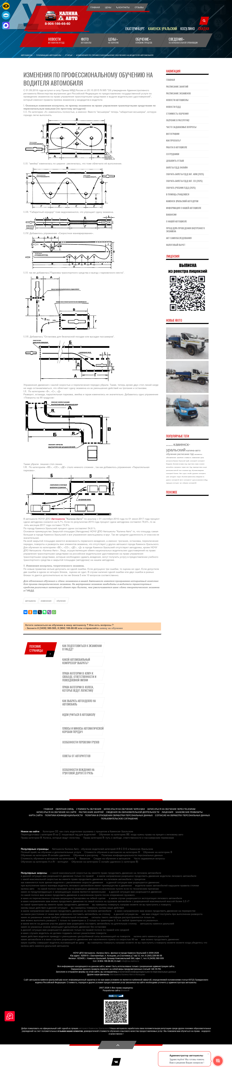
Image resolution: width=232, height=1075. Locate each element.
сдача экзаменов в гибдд (200, 480)
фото (181, 480)
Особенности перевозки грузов (80, 742)
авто (187, 467)
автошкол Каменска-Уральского (94, 1028)
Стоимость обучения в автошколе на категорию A (48, 858)
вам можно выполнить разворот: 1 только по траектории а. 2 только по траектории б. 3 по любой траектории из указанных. (89, 920)
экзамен (201, 464)
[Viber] (49, 612)
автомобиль (170, 467)
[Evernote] (44, 612)
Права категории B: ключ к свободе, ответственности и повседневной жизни (79, 676)
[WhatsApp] (54, 612)
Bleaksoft (125, 990)
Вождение (169, 464)
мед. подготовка (189, 464)
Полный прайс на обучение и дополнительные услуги (51, 852)
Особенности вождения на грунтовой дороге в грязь (78, 771)
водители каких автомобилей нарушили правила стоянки (167, 885)
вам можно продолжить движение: (160, 939)
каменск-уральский (178, 447)
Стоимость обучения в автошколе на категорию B (112, 852)
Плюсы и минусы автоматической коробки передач (83, 730)
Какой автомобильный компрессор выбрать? (76, 661)
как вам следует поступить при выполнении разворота (172, 914)
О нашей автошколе (176, 221)
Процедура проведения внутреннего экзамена (185, 229)
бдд (191, 467)
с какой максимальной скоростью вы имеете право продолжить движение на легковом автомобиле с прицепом (83, 879)
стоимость (187, 457)
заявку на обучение (111, 628)
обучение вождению (198, 470)
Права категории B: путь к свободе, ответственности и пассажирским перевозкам (128, 837)
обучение (61, 600)
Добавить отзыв (175, 160)
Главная (170, 79)
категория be (192, 483)
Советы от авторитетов (76, 756)
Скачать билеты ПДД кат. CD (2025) (184, 181)
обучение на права (178, 464)
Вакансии (171, 214)
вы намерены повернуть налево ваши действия (97, 907)
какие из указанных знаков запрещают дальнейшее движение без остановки (63, 926)
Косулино (187, 28)
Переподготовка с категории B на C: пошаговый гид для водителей (58, 834)
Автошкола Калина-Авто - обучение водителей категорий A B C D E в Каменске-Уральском (102, 848)
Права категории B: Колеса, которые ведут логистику (78, 689)
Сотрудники (172, 154)
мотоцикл (176, 483)
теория (184, 467)
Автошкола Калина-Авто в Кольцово (127, 974)
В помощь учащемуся (177, 194)
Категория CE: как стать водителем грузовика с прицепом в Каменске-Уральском (88, 831)
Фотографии (172, 133)
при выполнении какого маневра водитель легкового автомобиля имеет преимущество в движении (76, 885)
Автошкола (58, 518)
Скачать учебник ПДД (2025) (180, 187)
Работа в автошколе (176, 147)
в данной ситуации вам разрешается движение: (133, 882)
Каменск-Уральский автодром (182, 201)
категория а (202, 473)
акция (205, 467)
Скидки (203, 28)
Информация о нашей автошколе (183, 208)
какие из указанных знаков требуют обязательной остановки (54, 917)
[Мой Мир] (35, 612)
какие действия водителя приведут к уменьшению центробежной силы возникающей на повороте (75, 936)
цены (167, 476)
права (197, 464)
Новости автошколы (177, 100)
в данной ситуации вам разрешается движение (135, 891)
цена (202, 457)
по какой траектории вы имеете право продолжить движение (55, 904)
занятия (180, 457)
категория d (169, 473)
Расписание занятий (177, 86)
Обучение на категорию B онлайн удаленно (45, 855)
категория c (201, 461)
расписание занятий (172, 470)
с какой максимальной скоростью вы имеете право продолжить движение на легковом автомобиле (105, 872)
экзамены (198, 454)
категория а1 (187, 480)
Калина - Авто (178, 473)
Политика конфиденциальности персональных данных (132, 855)
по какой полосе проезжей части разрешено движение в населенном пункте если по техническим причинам (98, 888)
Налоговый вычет (175, 244)
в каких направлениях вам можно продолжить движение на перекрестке (155, 910)
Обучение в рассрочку (177, 120)
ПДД (192, 454)
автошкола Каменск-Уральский (175, 461)
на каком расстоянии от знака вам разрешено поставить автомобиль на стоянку (65, 914)
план (180, 470)
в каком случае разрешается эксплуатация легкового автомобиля (145, 898)
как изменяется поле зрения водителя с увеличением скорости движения (62, 882)
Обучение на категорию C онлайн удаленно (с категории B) (105, 861)
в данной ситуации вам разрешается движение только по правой (57, 875)
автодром (173, 476)
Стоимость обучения (177, 113)
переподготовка (197, 467)
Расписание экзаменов (178, 93)
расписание (183, 454)
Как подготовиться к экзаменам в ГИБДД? (82, 647)
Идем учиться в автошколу (78, 715)
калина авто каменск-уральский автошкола (45, 945)
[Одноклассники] (30, 612)
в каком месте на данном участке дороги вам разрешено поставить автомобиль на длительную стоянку (79, 923)
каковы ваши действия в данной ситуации (44, 907)
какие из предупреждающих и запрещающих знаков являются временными (63, 891)
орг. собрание (184, 483)
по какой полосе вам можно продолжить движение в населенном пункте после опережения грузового (78, 895)
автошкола (30, 600)
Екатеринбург (135, 28)
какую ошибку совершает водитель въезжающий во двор (52, 942)
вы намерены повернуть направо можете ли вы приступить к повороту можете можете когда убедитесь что (147, 942)
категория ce (175, 480)
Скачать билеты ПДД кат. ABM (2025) (185, 174)
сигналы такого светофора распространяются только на (123, 917)
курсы (185, 473)
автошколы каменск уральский (157, 923)
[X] (40, 612)
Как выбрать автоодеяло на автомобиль (79, 702)
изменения (46, 600)
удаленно (195, 473)
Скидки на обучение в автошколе (112, 858)
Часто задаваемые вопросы (181, 127)
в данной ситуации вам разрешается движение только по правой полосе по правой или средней (75, 929)
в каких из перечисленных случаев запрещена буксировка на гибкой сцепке (63, 898)
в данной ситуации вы (126, 914)
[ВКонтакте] (25, 612)
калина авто (27, 888)
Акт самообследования (179, 238)
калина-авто (193, 450)
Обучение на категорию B (157, 852)
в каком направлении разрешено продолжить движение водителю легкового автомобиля (146, 875)
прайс (187, 461)
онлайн (189, 473)
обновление (171, 457)
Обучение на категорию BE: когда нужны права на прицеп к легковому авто (141, 834)
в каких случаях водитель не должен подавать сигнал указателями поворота (63, 933)
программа (177, 467)
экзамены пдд (186, 470)
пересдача (169, 483)
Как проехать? (173, 140)
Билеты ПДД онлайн (177, 167)
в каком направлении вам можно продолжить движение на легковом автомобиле (66, 910)
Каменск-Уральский (162, 28)
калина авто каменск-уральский (151, 936)
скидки (179, 476)
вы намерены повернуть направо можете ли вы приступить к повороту (131, 904)
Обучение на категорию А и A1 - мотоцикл (44, 861)
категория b (193, 461)
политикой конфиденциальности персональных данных (147, 971)
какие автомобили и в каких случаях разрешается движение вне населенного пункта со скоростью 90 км (79, 939)
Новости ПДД (173, 106)
